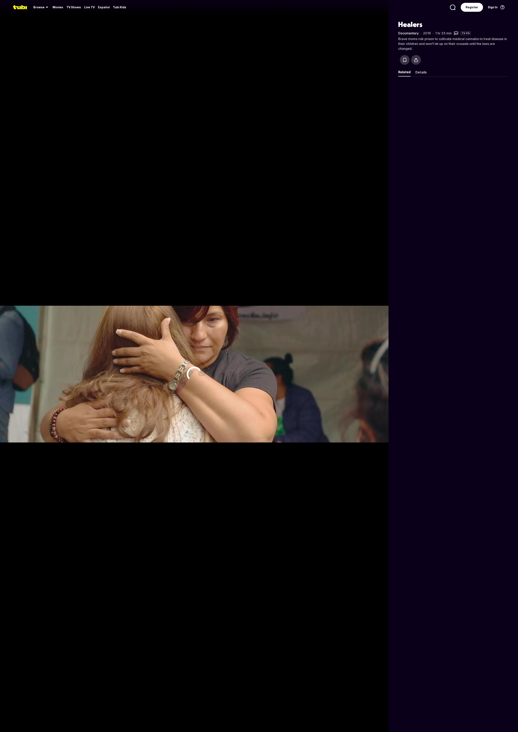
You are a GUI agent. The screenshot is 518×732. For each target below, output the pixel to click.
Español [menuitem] (104, 7)
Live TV (89, 7)
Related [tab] (404, 72)
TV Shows (73, 7)
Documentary (408, 33)
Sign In (493, 7)
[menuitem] (41, 7)
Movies (58, 7)
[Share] (416, 60)
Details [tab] (421, 72)
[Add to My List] (405, 60)
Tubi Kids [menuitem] (119, 7)
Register (472, 7)
